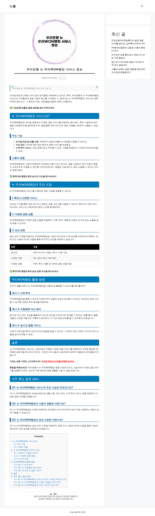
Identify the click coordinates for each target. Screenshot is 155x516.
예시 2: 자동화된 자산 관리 (27, 467)
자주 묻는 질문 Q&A (21, 476)
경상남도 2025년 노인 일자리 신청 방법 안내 (56, 499)
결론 (14, 473)
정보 (55, 494)
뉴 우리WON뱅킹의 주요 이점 (25, 450)
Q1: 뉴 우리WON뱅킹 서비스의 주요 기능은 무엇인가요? (40, 479)
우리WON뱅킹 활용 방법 (23, 461)
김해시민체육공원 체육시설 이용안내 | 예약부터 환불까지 (56, 496)
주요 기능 (19, 444)
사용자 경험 (21, 447)
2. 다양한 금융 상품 (24, 456)
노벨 (13, 6)
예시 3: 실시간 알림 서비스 (27, 470)
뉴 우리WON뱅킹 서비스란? (24, 441)
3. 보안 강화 (21, 458)
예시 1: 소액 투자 (23, 464)
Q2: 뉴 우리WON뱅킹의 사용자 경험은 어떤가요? (37, 482)
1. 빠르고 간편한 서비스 (26, 453)
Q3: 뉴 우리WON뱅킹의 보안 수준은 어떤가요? (36, 485)
